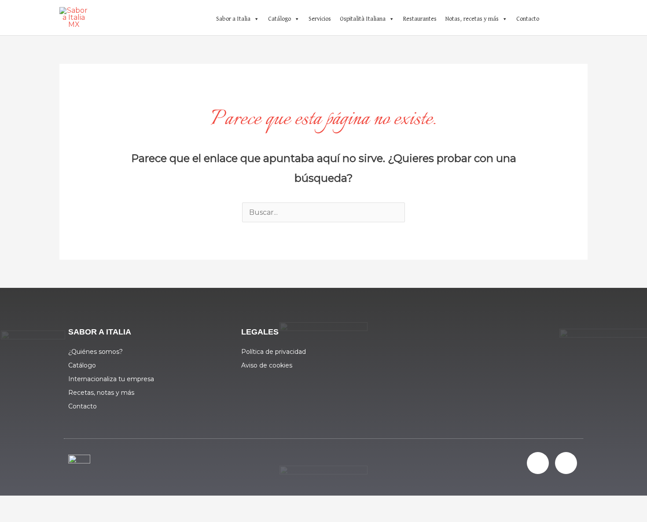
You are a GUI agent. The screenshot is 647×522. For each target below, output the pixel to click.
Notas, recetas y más (472, 19)
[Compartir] (91, 504)
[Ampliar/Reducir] (17, 504)
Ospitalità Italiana (363, 19)
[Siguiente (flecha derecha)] (54, 517)
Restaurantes (420, 19)
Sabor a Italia (233, 19)
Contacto (527, 19)
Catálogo (279, 19)
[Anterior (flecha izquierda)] (17, 517)
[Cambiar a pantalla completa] (54, 504)
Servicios (320, 19)
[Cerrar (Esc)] (128, 504)
